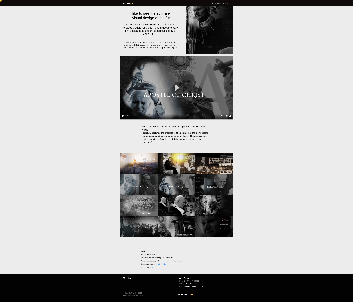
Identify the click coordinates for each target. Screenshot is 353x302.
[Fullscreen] (230, 115)
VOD (152, 267)
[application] (209, 30)
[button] (176, 87)
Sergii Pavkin (161, 264)
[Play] (123, 115)
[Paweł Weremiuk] (128, 3)
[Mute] (227, 115)
